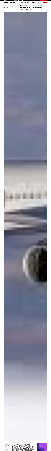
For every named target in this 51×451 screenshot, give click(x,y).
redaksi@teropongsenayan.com (8, 0)
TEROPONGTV (33, 2)
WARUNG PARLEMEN (26, 2)
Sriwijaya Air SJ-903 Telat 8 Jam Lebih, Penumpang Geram (6, 446)
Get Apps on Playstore (43, 0)
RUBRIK (21, 2)
